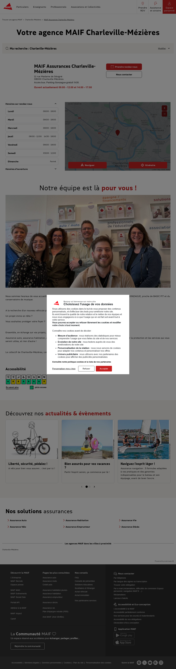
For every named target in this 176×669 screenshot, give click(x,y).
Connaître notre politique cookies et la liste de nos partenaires (81, 362)
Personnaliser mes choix (63, 368)
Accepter (104, 368)
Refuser (86, 368)
